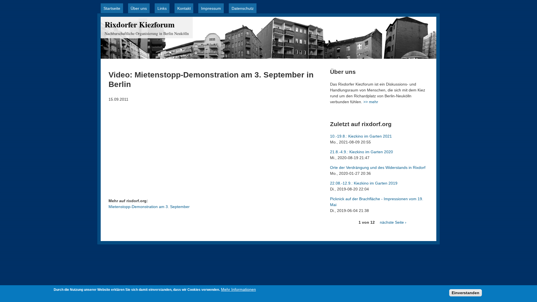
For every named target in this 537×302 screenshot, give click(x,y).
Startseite (111, 8)
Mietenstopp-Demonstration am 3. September (149, 206)
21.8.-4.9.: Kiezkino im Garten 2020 (361, 152)
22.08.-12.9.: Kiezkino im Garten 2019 (363, 183)
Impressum (211, 8)
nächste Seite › (393, 222)
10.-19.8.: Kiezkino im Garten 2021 (361, 136)
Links (162, 8)
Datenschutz (243, 8)
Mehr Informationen (238, 289)
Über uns (139, 8)
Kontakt (184, 8)
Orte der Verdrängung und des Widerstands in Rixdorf (377, 167)
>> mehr (370, 102)
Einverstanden (465, 293)
